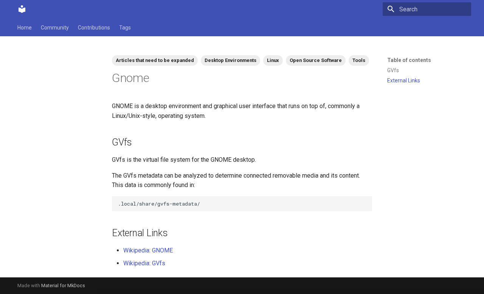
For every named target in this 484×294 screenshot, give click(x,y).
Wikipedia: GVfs (144, 263)
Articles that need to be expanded (155, 60)
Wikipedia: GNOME (148, 250)
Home (24, 28)
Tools (358, 60)
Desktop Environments (230, 60)
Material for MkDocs (63, 285)
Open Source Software (316, 60)
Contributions (94, 28)
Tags (125, 28)
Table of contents (409, 60)
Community (55, 28)
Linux (273, 60)
